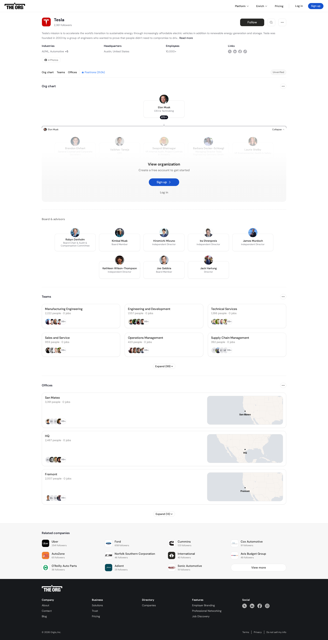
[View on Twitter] (230, 51)
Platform (240, 6)
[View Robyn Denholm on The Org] (75, 232)
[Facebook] (259, 605)
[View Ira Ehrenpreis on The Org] (208, 232)
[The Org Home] (15, 6)
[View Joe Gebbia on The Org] (164, 260)
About (45, 605)
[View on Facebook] (240, 51)
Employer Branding (203, 605)
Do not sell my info (276, 632)
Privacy (258, 632)
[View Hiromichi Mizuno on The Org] (164, 232)
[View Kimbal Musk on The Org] (119, 232)
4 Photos (53, 60)
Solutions (97, 605)
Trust (95, 611)
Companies (149, 605)
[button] (164, 109)
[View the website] (245, 51)
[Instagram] (267, 605)
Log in (299, 6)
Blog (44, 616)
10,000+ (171, 51)
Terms (245, 632)
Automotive (57, 51)
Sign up (315, 6)
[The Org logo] (52, 588)
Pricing (96, 616)
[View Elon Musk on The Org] (164, 99)
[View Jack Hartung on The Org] (208, 260)
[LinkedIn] (252, 605)
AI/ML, (45, 51)
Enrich (260, 6)
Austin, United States (116, 51)
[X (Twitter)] (244, 605)
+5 (66, 51)
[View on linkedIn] (235, 51)
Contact (47, 611)
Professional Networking (207, 611)
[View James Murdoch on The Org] (253, 232)
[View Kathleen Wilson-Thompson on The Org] (119, 260)
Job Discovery (201, 616)
